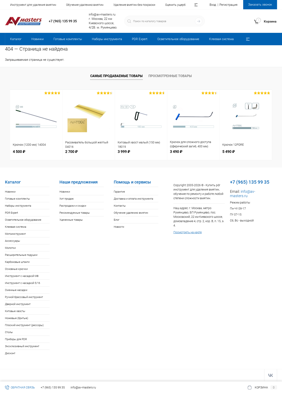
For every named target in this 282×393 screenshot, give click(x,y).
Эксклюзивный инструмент (22, 346)
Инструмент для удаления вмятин (33, 4)
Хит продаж (66, 198)
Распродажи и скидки (72, 205)
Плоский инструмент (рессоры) (24, 325)
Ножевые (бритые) (16, 318)
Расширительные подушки (21, 254)
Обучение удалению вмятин (84, 4)
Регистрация (228, 5)
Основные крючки (16, 268)
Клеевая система (15, 226)
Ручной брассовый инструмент (24, 297)
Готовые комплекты (17, 198)
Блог (116, 219)
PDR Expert (11, 212)
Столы (9, 332)
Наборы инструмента (18, 205)
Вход (213, 5)
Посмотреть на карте (187, 232)
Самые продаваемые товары (116, 76)
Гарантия (119, 191)
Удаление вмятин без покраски (134, 4)
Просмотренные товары (170, 76)
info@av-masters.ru (102, 14)
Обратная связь (22, 387)
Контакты (120, 205)
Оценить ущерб (175, 4)
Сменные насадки (16, 290)
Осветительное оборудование (23, 219)
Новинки (10, 191)
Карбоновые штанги (17, 261)
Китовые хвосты (15, 311)
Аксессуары (12, 240)
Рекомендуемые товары (74, 212)
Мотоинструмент (15, 233)
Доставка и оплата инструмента (133, 198)
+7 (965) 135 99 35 (63, 21)
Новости (119, 226)
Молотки (10, 247)
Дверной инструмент (18, 304)
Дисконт (10, 353)
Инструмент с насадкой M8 (21, 275)
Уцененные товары (71, 219)
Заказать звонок (260, 4)
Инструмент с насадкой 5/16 (22, 283)
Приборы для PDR (16, 339)
